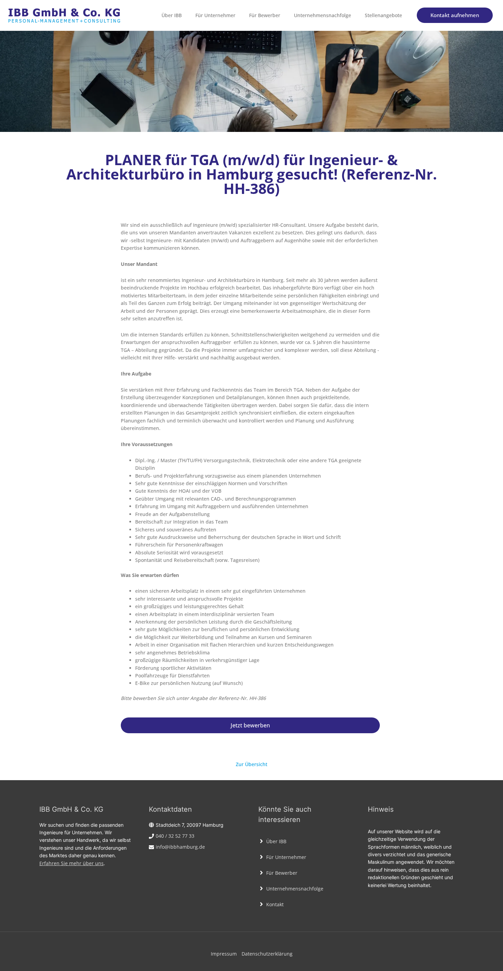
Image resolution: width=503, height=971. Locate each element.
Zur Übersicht (251, 764)
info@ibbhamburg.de (180, 847)
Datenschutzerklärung (267, 953)
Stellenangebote (383, 15)
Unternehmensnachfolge (322, 15)
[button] (455, 15)
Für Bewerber (264, 15)
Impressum (224, 953)
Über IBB (172, 15)
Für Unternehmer (215, 15)
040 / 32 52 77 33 (175, 836)
